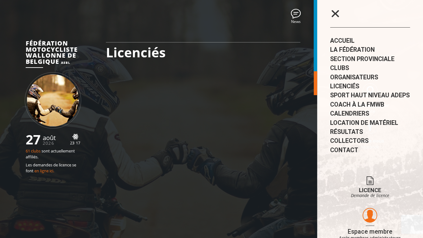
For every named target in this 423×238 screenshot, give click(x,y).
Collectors (349, 140)
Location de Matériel (364, 122)
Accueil (342, 40)
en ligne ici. (44, 171)
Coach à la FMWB (357, 104)
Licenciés (344, 86)
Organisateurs (354, 77)
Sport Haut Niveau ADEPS (370, 95)
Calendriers (349, 113)
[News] (296, 14)
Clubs (339, 68)
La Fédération (352, 49)
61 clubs (33, 151)
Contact (344, 150)
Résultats (346, 131)
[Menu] (335, 14)
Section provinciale (362, 59)
